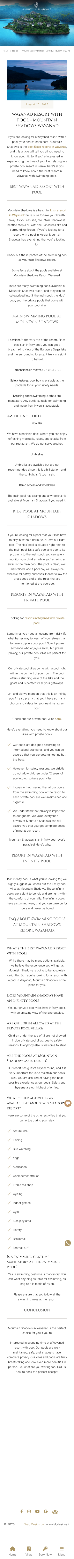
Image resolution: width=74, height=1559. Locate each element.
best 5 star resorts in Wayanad (47, 146)
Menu (61, 1554)
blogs (15, 51)
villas (28, 1554)
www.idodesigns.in (58, 1524)
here (58, 718)
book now (45, 1554)
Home (12, 1554)
